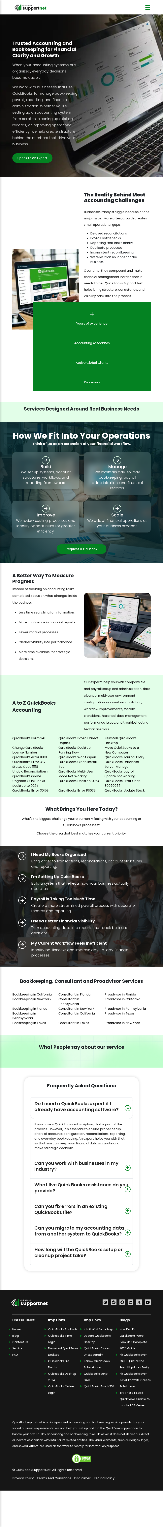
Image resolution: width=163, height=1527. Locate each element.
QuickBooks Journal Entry (124, 757)
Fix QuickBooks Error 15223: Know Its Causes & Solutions (135, 1380)
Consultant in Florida (74, 994)
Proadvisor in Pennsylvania (125, 1008)
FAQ (15, 1354)
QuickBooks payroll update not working (120, 773)
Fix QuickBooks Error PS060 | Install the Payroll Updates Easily (135, 1361)
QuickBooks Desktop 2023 (78, 781)
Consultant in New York (76, 1008)
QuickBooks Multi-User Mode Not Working (76, 773)
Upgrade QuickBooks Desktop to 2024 (28, 783)
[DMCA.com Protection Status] (81, 1458)
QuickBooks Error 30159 (30, 790)
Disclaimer (82, 1478)
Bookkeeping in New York (31, 999)
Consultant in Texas (73, 1023)
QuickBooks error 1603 (29, 757)
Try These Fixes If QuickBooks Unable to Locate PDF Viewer (135, 1399)
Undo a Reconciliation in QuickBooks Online (30, 773)
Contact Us (20, 1342)
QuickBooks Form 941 (28, 738)
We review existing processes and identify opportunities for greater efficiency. (46, 526)
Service (17, 1348)
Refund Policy (104, 1478)
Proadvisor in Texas (120, 1013)
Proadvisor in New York (122, 1023)
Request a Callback (81, 549)
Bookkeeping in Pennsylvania (24, 1015)
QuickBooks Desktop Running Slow (74, 750)
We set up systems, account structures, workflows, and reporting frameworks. (46, 477)
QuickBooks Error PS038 (77, 790)
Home (16, 1329)
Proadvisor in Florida (120, 994)
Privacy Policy (23, 1478)
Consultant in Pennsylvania (68, 1001)
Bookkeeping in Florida (29, 1008)
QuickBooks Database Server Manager (122, 764)
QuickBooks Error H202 (99, 1386)
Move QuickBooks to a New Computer (122, 750)
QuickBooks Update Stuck (125, 790)
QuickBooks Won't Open (77, 757)
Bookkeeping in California (32, 994)
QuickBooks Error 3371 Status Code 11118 (29, 764)
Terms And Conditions (54, 1478)
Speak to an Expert (32, 158)
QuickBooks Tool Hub (62, 1329)
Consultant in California (76, 1013)
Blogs (15, 1335)
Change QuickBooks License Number (28, 750)
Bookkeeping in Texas (29, 1023)
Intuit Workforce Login (99, 1329)
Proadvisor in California (122, 999)
